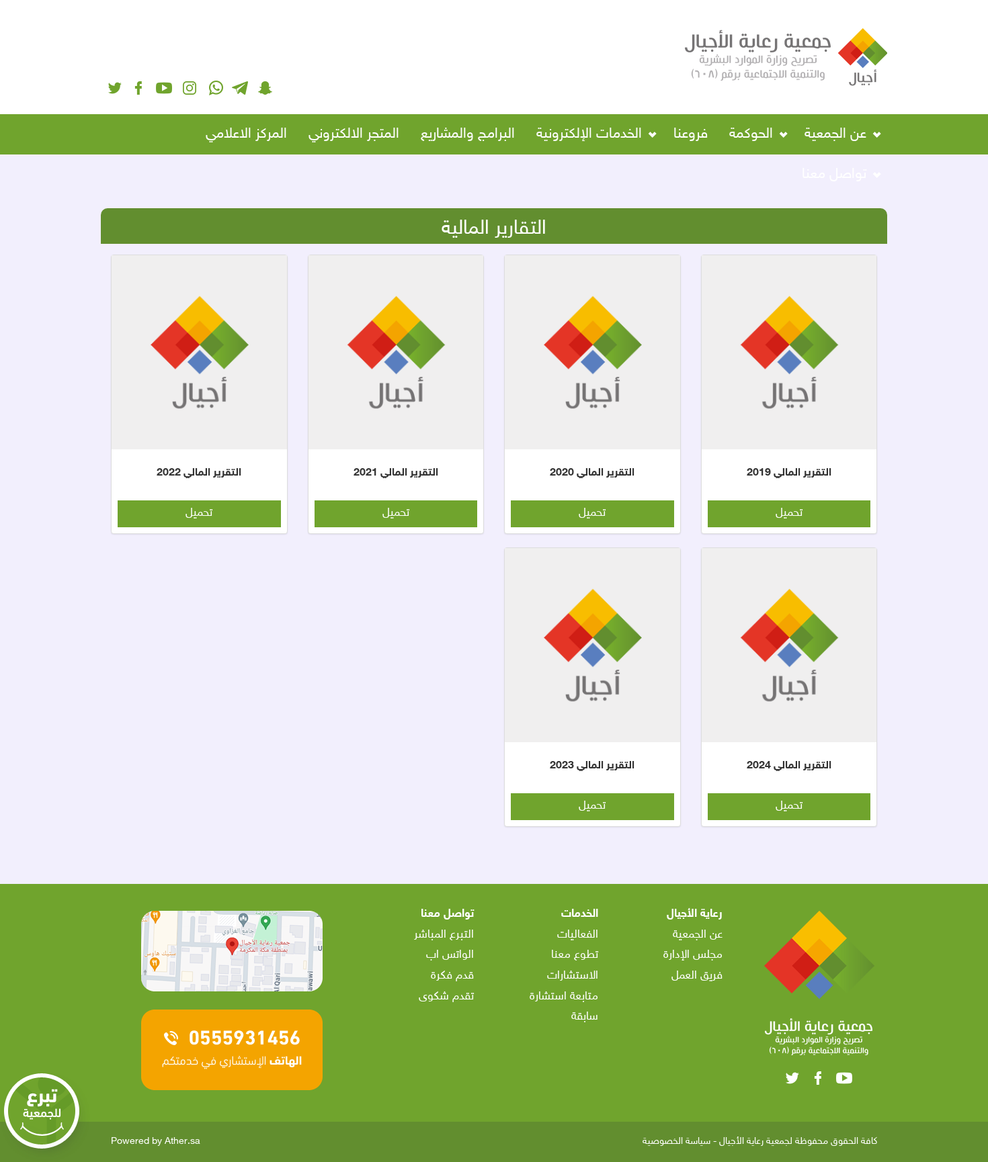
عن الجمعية (698, 935)
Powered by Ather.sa (155, 1141)
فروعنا (690, 134)
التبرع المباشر (444, 935)
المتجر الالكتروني (353, 134)
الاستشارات (572, 976)
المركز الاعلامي (246, 134)
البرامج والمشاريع (468, 134)
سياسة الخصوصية (676, 1141)
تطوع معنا (574, 955)
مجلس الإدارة (693, 955)
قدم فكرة (452, 976)
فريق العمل (697, 976)
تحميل (789, 513)
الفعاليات (577, 935)
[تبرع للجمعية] (45, 1117)
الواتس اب (450, 955)
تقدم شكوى (446, 996)
